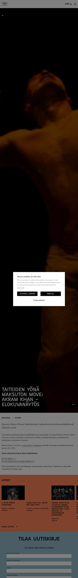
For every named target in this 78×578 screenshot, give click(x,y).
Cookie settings (39, 300)
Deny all (50, 294)
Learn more (20, 288)
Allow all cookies (27, 294)
